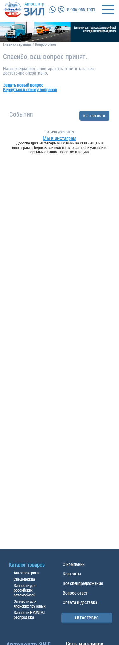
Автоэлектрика (26, 572)
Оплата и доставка (80, 602)
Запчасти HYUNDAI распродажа (29, 614)
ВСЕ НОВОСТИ (94, 116)
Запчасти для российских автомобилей (25, 590)
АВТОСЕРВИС (87, 617)
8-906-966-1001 (81, 9)
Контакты (72, 574)
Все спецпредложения (83, 583)
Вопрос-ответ (75, 593)
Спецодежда (24, 579)
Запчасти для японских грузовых (30, 603)
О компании (74, 564)
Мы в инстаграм (59, 138)
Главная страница (17, 44)
